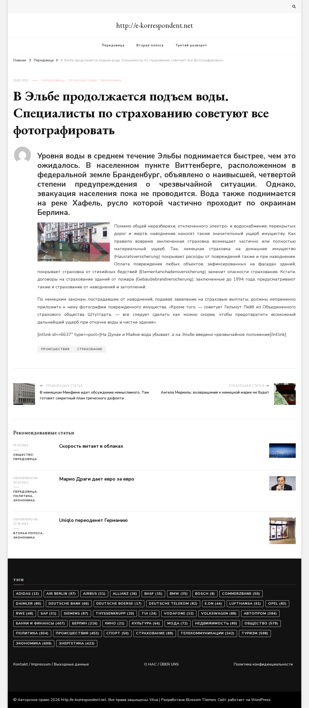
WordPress (261, 699)
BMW (179, 593)
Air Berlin (61, 593)
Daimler (28, 603)
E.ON (213, 603)
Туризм (255, 633)
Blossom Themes (201, 699)
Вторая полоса (150, 45)
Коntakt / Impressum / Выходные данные (51, 664)
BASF (153, 593)
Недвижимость (216, 623)
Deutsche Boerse (119, 603)
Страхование (89, 349)
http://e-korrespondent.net (154, 25)
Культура (146, 623)
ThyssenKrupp (115, 613)
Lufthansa (245, 603)
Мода (177, 623)
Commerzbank (241, 593)
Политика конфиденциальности (263, 664)
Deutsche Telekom (173, 603)
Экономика (111, 80)
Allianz (125, 593)
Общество (23, 455)
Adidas (27, 593)
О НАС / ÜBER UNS (161, 664)
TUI (149, 613)
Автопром (260, 613)
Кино (115, 623)
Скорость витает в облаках (91, 446)
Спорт (117, 633)
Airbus (94, 593)
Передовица (113, 45)
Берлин (85, 623)
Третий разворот (191, 45)
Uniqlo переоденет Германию (93, 520)
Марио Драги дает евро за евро (96, 479)
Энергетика (77, 643)
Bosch (205, 593)
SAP (48, 613)
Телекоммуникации (207, 633)
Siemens (76, 613)
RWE (24, 613)
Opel (277, 603)
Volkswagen (219, 613)
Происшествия (83, 80)
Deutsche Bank (69, 603)
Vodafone (179, 613)
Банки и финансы (40, 623)
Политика (23, 496)
